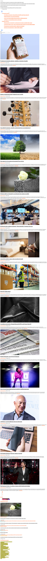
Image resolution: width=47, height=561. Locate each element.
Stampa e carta (2, 556)
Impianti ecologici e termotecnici (5, 549)
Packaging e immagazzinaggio (4, 552)
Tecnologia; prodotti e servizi (4, 557)
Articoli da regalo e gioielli (4, 543)
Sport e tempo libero (3, 555)
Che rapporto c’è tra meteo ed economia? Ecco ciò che (12, 161)
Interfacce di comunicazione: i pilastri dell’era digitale (13, 27)
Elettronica (1, 545)
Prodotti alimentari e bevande (4, 553)
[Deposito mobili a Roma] (4, 530)
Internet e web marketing (4, 550)
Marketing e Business (5, 21)
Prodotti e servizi (2, 521)
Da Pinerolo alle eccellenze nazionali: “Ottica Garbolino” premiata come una (16, 226)
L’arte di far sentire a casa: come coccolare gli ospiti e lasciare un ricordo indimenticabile (19, 24)
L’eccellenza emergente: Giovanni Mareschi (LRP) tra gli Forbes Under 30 (10, 7)
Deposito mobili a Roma (3, 6)
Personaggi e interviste (5, 13)
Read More (14, 65)
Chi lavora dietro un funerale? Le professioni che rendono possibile (14, 193)
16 (2, 494)
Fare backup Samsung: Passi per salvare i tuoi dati (11, 453)
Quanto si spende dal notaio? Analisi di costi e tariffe (11, 94)
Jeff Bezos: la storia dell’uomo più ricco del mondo (13, 19)
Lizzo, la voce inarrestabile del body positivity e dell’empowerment (15, 18)
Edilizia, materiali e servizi (4, 544)
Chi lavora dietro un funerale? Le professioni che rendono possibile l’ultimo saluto (12, 2)
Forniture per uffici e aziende (4, 547)
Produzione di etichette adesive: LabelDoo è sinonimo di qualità (14, 61)
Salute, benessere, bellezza (4, 554)
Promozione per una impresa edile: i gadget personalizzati (14, 26)
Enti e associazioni (3, 546)
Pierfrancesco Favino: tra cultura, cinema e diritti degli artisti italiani (15, 486)
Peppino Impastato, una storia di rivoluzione (11, 16)
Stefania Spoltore (3, 325)
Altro (1, 558)
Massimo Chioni (2, 62)
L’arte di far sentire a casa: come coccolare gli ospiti (11, 258)
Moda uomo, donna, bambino (4, 551)
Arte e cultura (2, 542)
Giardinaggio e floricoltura (4, 548)
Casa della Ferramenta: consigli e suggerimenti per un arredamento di (15, 127)
